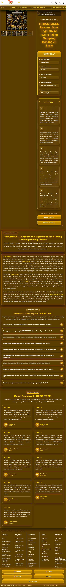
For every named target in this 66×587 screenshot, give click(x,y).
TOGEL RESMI (6, 544)
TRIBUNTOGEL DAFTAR (19, 546)
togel (26, 281)
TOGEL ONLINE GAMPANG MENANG (6, 560)
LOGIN (50, 571)
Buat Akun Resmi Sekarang (44, 540)
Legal (24, 585)
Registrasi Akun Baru (46, 545)
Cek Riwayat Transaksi (45, 552)
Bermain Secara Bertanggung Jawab (32, 565)
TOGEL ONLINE (6, 541)
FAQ (29, 552)
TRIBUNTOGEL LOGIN (19, 542)
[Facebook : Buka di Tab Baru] (59, 585)
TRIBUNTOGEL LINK (19, 551)
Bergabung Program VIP (45, 559)
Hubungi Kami (58, 553)
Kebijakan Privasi (31, 555)
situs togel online (56, 294)
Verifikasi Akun (46, 556)
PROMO (18, 571)
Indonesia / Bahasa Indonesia (8, 585)
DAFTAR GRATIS (48, 222)
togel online (26, 261)
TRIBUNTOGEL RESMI (19, 559)
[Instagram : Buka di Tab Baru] (62, 585)
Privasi (19, 585)
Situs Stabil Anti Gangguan (59, 543)
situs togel (14, 274)
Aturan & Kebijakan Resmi (57, 549)
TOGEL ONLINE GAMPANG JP (6, 565)
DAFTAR (18, 576)
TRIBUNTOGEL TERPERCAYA (19, 564)
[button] (56, 3)
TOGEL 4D (5, 547)
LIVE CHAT (34, 581)
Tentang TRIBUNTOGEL (59, 562)
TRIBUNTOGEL (7, 257)
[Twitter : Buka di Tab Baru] (60, 585)
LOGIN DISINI (48, 217)
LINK (49, 576)
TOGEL (4, 538)
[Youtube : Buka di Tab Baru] (64, 585)
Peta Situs (30, 585)
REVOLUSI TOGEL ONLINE (6, 555)
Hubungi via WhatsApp (31, 548)
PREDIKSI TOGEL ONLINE (6, 550)
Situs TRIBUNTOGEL (59, 567)
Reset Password (46, 549)
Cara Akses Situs (58, 539)
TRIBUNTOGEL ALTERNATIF (19, 555)
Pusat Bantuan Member (32, 539)
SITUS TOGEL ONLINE (32, 543)
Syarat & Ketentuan (31, 559)
